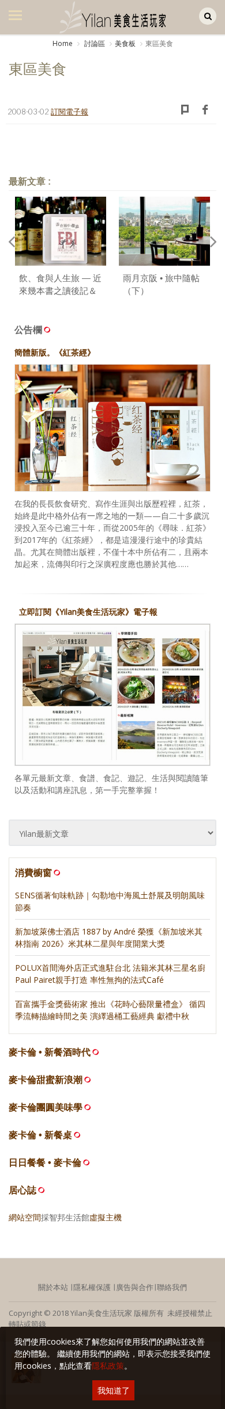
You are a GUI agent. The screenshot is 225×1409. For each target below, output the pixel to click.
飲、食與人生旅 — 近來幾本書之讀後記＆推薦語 (60, 291)
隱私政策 (108, 1365)
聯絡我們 (172, 1287)
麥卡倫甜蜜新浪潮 (45, 1080)
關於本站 (53, 1287)
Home (62, 43)
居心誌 (22, 1190)
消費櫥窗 (33, 872)
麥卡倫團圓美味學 (45, 1107)
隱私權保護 (92, 1287)
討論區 (93, 43)
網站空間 (25, 1217)
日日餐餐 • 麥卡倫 (45, 1162)
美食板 (125, 43)
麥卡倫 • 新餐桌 (40, 1135)
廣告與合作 (134, 1287)
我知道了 (113, 1390)
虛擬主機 (105, 1217)
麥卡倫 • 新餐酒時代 (50, 1052)
